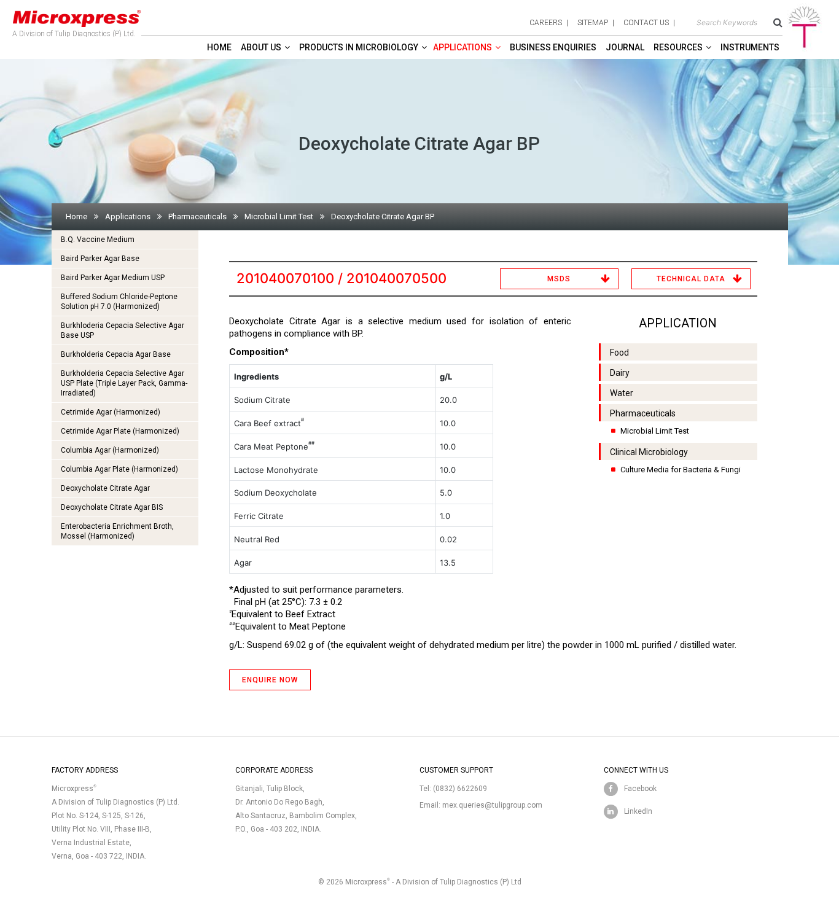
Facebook (640, 788)
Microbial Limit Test (278, 216)
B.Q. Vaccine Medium (98, 239)
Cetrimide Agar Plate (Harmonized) (120, 431)
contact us (646, 22)
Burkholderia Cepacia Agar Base (116, 354)
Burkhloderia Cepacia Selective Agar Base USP (122, 330)
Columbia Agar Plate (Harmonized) (119, 469)
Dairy (620, 373)
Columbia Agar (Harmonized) (110, 450)
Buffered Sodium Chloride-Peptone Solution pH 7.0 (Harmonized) (119, 301)
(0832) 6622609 (460, 788)
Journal (625, 47)
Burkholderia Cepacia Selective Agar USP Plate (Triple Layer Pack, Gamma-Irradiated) (124, 383)
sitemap (592, 22)
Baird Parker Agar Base (100, 258)
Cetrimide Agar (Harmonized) (110, 412)
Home (219, 47)
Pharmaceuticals (197, 216)
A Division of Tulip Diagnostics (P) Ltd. (74, 33)
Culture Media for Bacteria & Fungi (680, 469)
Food (619, 352)
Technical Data (691, 279)
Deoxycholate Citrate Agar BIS (112, 507)
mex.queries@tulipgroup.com (492, 805)
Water (621, 393)
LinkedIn (638, 811)
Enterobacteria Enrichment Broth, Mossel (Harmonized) (117, 531)
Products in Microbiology (358, 47)
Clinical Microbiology (649, 452)
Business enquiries (553, 47)
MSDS (559, 279)
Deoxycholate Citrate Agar (105, 488)
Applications (462, 47)
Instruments (749, 47)
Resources (678, 47)
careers (545, 22)
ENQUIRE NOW (270, 680)
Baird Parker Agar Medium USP (113, 277)
